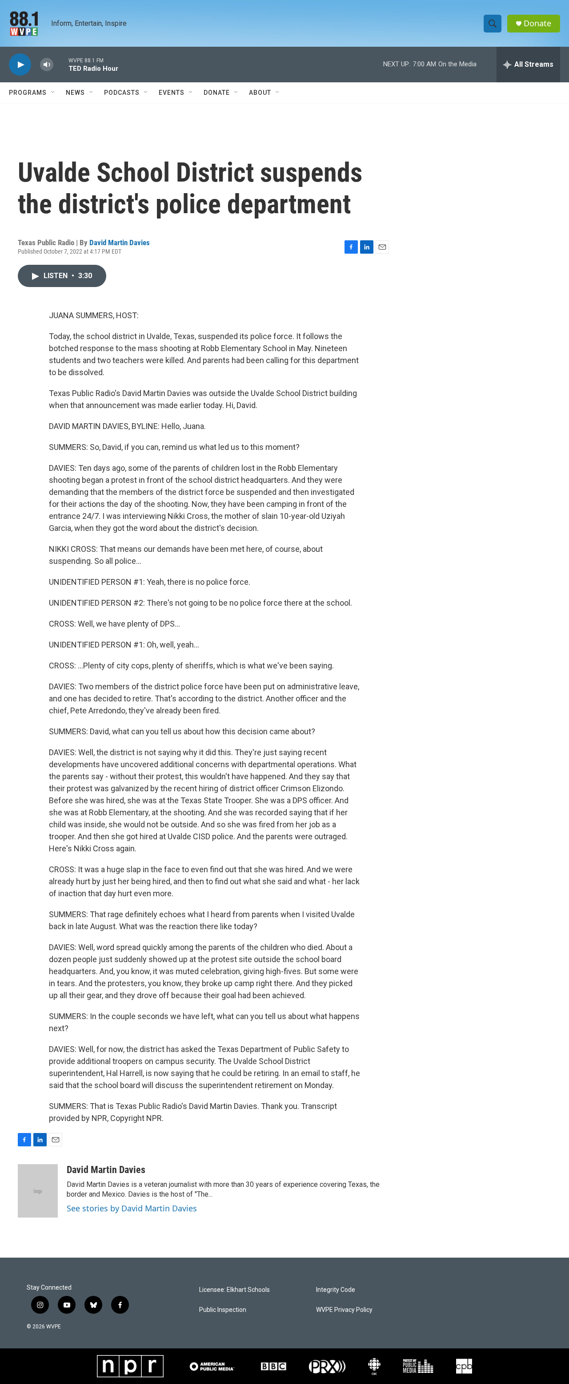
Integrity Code (335, 1290)
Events (171, 92)
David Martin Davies (119, 242)
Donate (537, 23)
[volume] (46, 65)
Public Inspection (222, 1310)
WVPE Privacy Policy (344, 1310)
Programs (28, 92)
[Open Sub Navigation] (53, 92)
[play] (20, 65)
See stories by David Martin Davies (132, 1208)
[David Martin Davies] (38, 1191)
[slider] (61, 64)
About (260, 92)
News (75, 92)
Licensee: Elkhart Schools (234, 1290)
